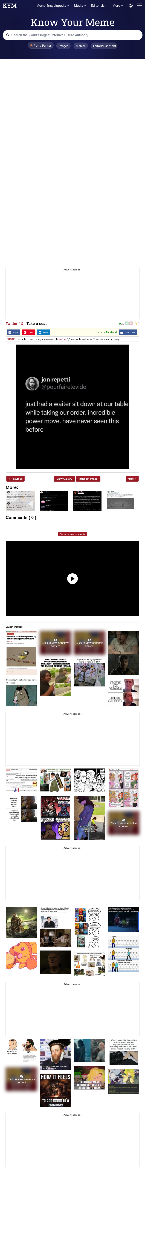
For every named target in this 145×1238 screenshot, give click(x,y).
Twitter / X (14, 324)
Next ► (132, 478)
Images (63, 46)
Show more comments (72, 534)
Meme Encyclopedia (51, 5)
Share (14, 332)
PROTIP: (11, 339)
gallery (62, 339)
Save (30, 332)
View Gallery (64, 478)
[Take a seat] (72, 407)
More (116, 5)
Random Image (88, 478)
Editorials (97, 5)
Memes (81, 46)
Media (78, 5)
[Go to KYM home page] (10, 6)
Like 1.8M (129, 332)
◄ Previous (15, 478)
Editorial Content (104, 46)
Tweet (44, 332)
